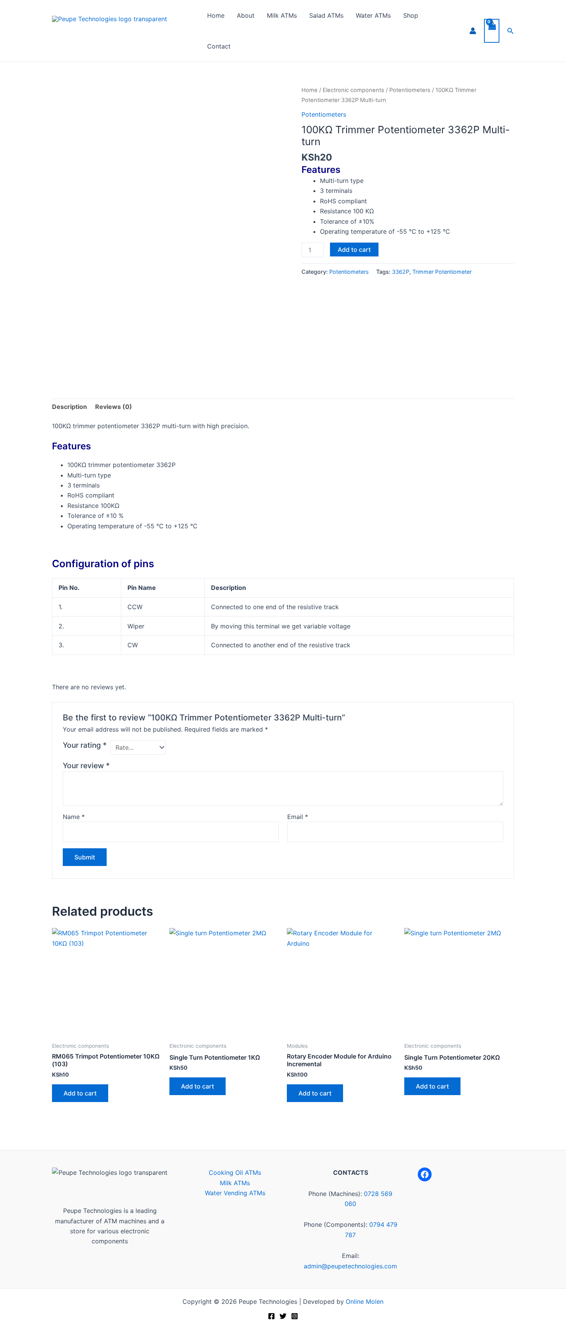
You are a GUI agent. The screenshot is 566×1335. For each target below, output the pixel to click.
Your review (86, 765)
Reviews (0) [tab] (113, 406)
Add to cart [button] (80, 1093)
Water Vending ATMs (235, 1193)
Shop (410, 15)
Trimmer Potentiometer (442, 271)
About (246, 15)
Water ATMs (373, 15)
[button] (510, 31)
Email (297, 817)
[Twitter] (283, 1316)
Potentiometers (409, 90)
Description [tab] (69, 406)
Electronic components (353, 90)
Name (74, 817)
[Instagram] (294, 1316)
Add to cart (354, 249)
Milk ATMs (282, 15)
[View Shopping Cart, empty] (491, 31)
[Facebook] (425, 1174)
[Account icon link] (472, 30)
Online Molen (364, 1301)
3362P (400, 271)
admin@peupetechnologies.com (350, 1266)
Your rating (85, 745)
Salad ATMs (326, 15)
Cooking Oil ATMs (235, 1172)
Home (215, 15)
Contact (219, 46)
